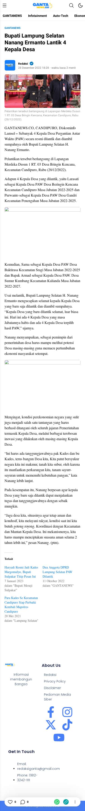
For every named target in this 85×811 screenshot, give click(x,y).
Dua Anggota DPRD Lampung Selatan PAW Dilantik (57, 572)
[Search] (71, 5)
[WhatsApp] (57, 802)
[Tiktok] (67, 724)
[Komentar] (22, 802)
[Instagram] (67, 712)
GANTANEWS (12, 28)
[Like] (10, 802)
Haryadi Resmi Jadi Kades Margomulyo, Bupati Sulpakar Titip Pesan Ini (21, 572)
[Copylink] (66, 802)
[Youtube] (59, 737)
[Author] (10, 65)
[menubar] (4, 5)
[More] (75, 802)
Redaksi (23, 64)
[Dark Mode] (80, 5)
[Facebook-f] (50, 712)
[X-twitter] (50, 724)
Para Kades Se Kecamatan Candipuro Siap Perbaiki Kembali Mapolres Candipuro (21, 605)
